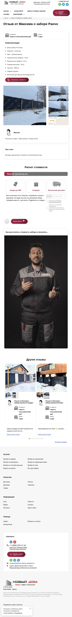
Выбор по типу (33, 465)
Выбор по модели (9, 459)
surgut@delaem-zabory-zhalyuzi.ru (22, 563)
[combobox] (49, 196)
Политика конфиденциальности (14, 607)
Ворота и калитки (9, 468)
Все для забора (33, 468)
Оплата (30, 482)
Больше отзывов (61, 442)
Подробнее (18, 613)
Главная (5, 18)
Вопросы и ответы (34, 521)
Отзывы (6, 14)
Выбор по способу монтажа (13, 465)
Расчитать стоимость (18, 80)
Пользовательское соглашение (14, 609)
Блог (5, 501)
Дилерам (6, 485)
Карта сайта (32, 508)
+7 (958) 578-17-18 (63, 1)
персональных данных (55, 202)
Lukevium (19, 605)
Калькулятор (18, 11)
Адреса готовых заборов (36, 11)
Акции (5, 521)
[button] (29, 438)
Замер (5, 488)
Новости (31, 501)
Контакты (6, 508)
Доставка (6, 482)
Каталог (6, 11)
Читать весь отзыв (13, 434)
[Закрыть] (30, 608)
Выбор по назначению (35, 459)
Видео (5, 505)
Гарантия (31, 485)
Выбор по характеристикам (37, 462)
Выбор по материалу (10, 462)
